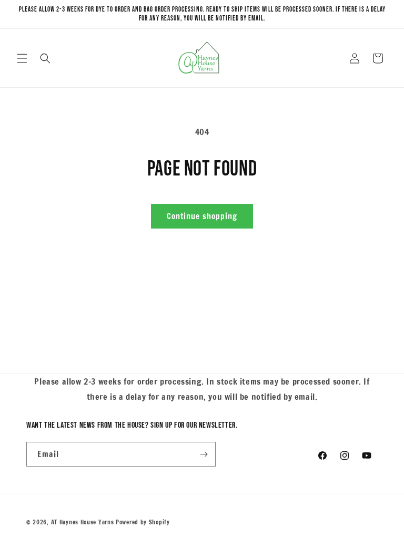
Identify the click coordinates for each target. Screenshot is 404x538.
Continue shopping (202, 216)
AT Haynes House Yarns (82, 522)
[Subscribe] (203, 454)
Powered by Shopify (143, 522)
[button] (22, 58)
